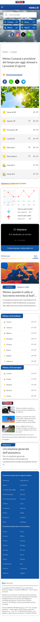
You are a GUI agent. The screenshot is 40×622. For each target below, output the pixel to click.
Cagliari (22, 573)
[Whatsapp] (11, 81)
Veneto (22, 490)
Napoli (5, 559)
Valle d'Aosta (24, 480)
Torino (5, 531)
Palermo (5, 573)
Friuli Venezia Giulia (9, 499)
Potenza (5, 568)
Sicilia (4, 522)
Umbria (5, 503)
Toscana (23, 499)
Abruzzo (23, 508)
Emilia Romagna (8, 494)
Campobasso (7, 564)
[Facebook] (12, 34)
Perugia (5, 555)
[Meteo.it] (34, 7)
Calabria (23, 517)
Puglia (22, 513)
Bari (21, 564)
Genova (5, 536)
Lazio (21, 503)
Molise (5, 513)
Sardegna (23, 522)
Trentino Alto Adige (9, 490)
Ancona (5, 550)
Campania (6, 508)
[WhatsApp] (29, 34)
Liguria (5, 485)
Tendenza (9, 287)
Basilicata (6, 517)
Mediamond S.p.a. (19, 607)
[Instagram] (18, 34)
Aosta (22, 531)
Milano (22, 536)
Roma (22, 555)
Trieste (5, 545)
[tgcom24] (20, 2)
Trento (5, 541)
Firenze (22, 550)
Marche (22, 494)
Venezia (22, 541)
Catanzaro (23, 568)
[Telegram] (23, 81)
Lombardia (23, 485)
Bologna (22, 545)
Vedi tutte (35, 257)
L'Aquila (22, 559)
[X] (23, 34)
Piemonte (6, 480)
